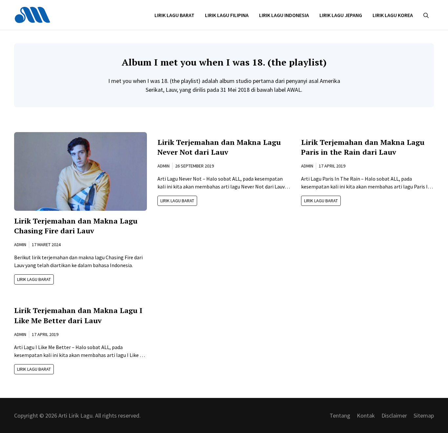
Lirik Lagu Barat (174, 15)
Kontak (366, 415)
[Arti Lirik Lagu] (32, 14)
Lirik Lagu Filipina (227, 15)
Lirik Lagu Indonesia (284, 15)
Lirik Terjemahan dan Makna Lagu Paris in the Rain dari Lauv (362, 147)
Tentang (340, 415)
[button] (426, 15)
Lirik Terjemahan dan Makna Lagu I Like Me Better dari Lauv (78, 315)
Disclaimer (394, 415)
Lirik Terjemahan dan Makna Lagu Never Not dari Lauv (219, 147)
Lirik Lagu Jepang (340, 15)
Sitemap (424, 415)
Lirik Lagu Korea (393, 15)
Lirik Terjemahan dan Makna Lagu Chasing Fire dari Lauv (75, 226)
